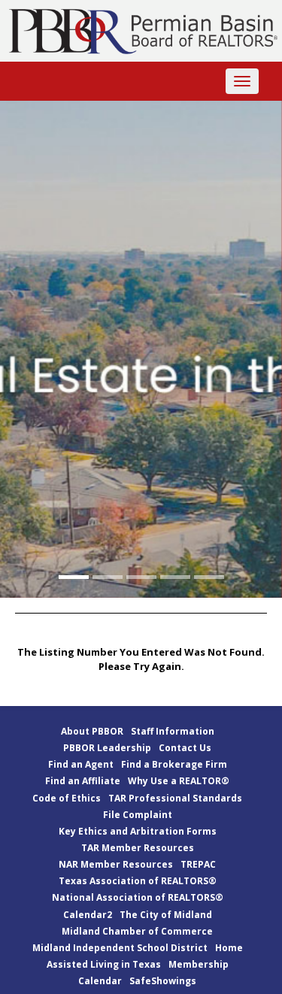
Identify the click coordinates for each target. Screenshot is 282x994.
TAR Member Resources (137, 847)
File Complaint (137, 814)
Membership (198, 964)
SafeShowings (162, 980)
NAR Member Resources (116, 864)
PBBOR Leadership (107, 747)
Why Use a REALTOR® (178, 780)
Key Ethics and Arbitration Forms (138, 831)
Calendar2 (87, 914)
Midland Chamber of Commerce (137, 931)
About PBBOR (92, 731)
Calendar (100, 980)
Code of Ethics (66, 798)
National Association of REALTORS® (137, 897)
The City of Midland (166, 914)
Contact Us (185, 747)
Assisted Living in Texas (104, 964)
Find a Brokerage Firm (174, 764)
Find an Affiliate (82, 780)
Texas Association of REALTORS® (138, 880)
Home (229, 947)
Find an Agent (81, 764)
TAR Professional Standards (175, 798)
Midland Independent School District (120, 947)
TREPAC (198, 864)
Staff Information (172, 731)
